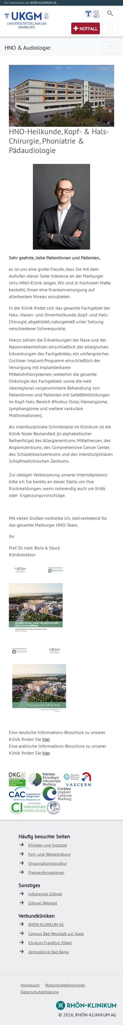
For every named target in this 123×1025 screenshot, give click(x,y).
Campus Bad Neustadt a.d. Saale (56, 933)
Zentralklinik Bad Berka (48, 951)
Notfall (89, 28)
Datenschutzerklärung (40, 991)
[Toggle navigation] (110, 14)
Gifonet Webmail (42, 903)
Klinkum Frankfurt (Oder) (50, 942)
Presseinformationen (46, 872)
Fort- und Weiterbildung (49, 854)
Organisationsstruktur (47, 863)
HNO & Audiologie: (28, 47)
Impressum (30, 985)
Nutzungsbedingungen (65, 985)
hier (46, 739)
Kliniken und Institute (47, 845)
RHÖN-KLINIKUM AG (46, 924)
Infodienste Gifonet (45, 893)
